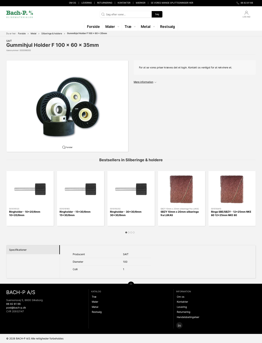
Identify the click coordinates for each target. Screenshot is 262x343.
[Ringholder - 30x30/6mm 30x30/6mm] (131, 189)
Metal (33, 33)
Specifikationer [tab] (18, 249)
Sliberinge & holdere (51, 33)
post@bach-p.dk (16, 307)
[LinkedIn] (179, 325)
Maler (95, 301)
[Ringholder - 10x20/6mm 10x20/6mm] (30, 189)
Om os (72, 2)
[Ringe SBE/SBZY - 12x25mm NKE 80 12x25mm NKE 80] (232, 189)
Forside (22, 33)
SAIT (9, 40)
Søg (157, 14)
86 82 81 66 (13, 303)
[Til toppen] (131, 285)
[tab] (126, 232)
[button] (112, 26)
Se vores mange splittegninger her (172, 2)
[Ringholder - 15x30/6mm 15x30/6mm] (80, 189)
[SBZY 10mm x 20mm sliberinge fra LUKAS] (181, 189)
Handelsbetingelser (188, 317)
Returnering (104, 2)
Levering (86, 2)
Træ (94, 296)
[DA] (19, 14)
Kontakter (124, 2)
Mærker (140, 2)
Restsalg (97, 311)
